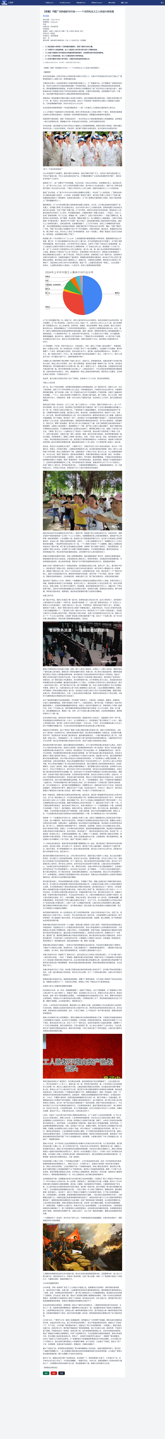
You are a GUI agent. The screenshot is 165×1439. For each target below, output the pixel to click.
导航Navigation (97, 2)
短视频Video (81, 2)
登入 (162, 3)
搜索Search (50, 2)
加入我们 (125, 2)
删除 (54, 1373)
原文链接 (46, 16)
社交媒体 (112, 2)
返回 (61, 1373)
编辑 (46, 1373)
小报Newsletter (65, 2)
